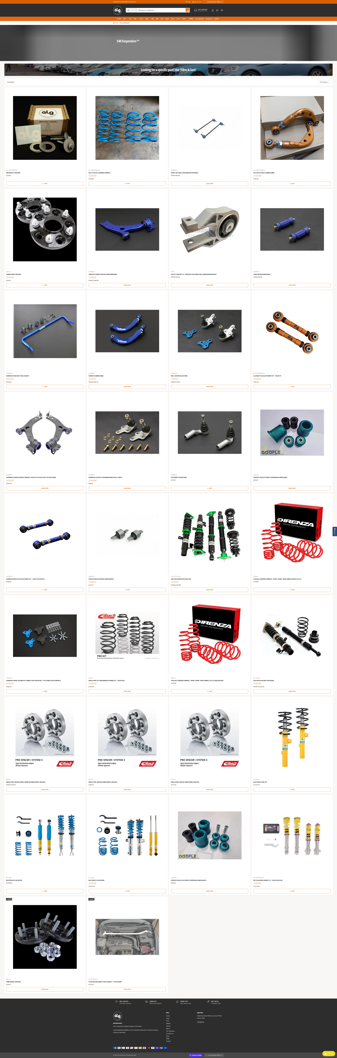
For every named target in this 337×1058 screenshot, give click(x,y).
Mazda (168, 1023)
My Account (198, 2)
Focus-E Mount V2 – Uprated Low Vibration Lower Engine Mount (194, 274)
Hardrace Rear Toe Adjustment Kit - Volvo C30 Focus (25, 579)
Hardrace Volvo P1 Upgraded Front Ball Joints (105, 477)
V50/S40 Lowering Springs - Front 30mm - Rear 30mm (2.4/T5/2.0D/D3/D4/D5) (197, 680)
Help (189, 2)
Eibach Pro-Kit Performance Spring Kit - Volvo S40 (107, 680)
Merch (168, 1028)
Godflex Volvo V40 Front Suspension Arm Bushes (188, 880)
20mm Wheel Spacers (13, 274)
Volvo (168, 1018)
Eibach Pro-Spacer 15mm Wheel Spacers (185, 782)
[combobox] (164, 10)
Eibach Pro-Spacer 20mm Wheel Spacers (103, 782)
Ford (167, 1021)
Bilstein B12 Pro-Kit (260, 782)
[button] (222, 10)
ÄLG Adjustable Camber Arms (263, 173)
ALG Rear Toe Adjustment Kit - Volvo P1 (267, 376)
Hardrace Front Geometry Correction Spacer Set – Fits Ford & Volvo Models (33, 680)
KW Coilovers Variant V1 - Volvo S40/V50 (267, 880)
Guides (168, 1041)
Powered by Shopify (131, 1055)
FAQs (167, 1038)
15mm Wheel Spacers (13, 982)
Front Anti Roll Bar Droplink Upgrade (184, 173)
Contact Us (169, 1033)
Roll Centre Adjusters (179, 376)
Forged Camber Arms (96, 376)
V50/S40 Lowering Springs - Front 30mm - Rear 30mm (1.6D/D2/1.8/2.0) (277, 579)
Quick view (209, 183)
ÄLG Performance (121, 1055)
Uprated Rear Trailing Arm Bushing (101, 579)
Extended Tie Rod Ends (179, 477)
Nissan (168, 1026)
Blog (167, 1036)
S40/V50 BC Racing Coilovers (263, 680)
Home (116, 23)
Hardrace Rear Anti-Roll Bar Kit (17, 376)
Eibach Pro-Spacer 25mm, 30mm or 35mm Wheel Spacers (25, 782)
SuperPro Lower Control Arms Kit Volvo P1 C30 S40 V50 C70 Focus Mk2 (31, 477)
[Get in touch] (217, 10)
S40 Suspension (124, 23)
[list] (168, 1002)
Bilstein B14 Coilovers (96, 880)
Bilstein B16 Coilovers (14, 880)
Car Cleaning (170, 1031)
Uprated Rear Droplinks (261, 274)
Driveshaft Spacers (13, 173)
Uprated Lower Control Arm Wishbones (103, 274)
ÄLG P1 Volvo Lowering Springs (99, 173)
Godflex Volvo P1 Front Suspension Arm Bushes (270, 477)
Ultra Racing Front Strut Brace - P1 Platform (105, 982)
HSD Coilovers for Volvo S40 (181, 579)
